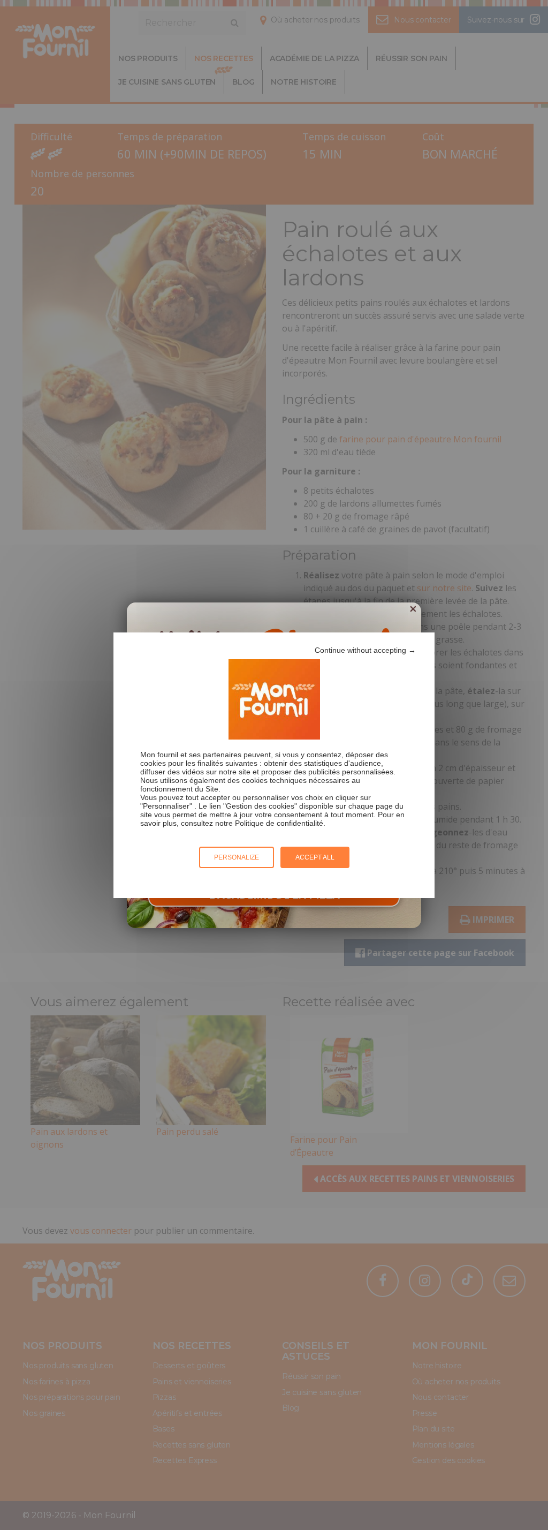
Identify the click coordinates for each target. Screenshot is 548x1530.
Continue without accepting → (365, 650)
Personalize (236, 857)
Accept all (314, 857)
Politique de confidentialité (279, 823)
